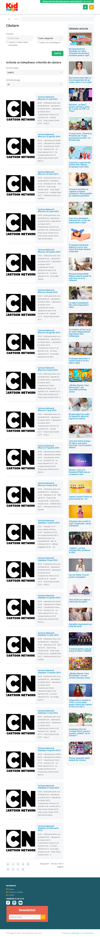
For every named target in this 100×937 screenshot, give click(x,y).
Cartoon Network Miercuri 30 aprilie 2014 (49, 331)
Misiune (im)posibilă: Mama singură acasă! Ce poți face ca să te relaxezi (80, 277)
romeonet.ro (89, 933)
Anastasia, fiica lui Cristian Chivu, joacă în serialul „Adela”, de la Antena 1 (79, 732)
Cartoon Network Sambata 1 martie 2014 (48, 521)
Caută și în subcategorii (49, 42)
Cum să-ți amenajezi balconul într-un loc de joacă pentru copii (79, 220)
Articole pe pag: (13, 80)
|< (8, 864)
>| (23, 869)
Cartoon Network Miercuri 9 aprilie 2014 (48, 447)
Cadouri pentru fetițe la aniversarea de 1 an (80, 498)
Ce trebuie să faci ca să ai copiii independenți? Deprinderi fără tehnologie (80, 332)
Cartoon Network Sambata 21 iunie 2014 (48, 787)
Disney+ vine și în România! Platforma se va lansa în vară (79, 472)
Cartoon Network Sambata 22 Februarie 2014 (48, 828)
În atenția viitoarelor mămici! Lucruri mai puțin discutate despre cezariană (80, 248)
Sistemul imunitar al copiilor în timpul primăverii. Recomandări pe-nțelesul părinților (80, 192)
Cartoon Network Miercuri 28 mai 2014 (47, 291)
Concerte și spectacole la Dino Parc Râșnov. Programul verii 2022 (79, 164)
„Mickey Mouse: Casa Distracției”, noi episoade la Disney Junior (79, 388)
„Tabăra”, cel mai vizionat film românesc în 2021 (79, 550)
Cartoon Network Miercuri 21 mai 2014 (47, 98)
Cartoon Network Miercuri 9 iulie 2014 (47, 484)
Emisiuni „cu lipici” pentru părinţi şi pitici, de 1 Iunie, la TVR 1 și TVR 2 (79, 108)
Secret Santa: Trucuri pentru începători (79, 576)
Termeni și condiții (15, 892)
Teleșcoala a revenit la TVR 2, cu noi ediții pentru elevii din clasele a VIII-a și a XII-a (80, 703)
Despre (11, 889)
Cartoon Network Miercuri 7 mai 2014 (47, 409)
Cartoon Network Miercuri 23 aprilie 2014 (49, 135)
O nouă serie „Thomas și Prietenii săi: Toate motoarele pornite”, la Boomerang (80, 136)
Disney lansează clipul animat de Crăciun (79, 759)
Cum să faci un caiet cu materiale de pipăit (79, 600)
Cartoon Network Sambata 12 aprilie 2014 (49, 596)
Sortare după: (12, 68)
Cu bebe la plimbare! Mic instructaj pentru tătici (79, 305)
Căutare (17, 19)
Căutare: (10, 33)
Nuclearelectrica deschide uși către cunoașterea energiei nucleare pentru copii (79, 52)
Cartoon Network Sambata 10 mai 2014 (48, 559)
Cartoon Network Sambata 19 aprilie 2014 (49, 749)
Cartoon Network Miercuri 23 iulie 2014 (48, 173)
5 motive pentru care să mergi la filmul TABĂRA (80, 650)
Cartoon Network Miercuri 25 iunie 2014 (48, 210)
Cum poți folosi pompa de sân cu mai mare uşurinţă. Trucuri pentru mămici (80, 444)
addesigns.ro (77, 933)
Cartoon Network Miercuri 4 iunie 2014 (48, 369)
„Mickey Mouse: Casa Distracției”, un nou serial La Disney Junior (79, 675)
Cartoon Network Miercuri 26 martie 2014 (49, 251)
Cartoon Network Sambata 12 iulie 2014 (48, 634)
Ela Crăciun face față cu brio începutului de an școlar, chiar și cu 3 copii (80, 80)
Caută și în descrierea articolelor (18, 43)
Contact (11, 895)
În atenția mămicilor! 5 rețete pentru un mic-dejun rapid (79, 360)
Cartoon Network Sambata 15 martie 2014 (49, 671)
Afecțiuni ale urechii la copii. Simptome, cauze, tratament (80, 523)
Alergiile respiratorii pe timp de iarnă (80, 625)
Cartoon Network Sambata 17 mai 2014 (48, 712)
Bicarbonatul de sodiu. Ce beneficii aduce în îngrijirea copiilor (79, 416)
